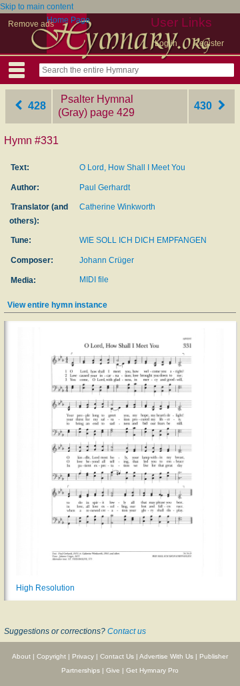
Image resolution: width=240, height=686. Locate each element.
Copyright (51, 656)
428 (35, 105)
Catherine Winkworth (117, 207)
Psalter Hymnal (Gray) (95, 106)
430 (204, 105)
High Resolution (45, 588)
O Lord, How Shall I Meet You (132, 167)
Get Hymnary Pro (152, 670)
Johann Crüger (106, 260)
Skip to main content (36, 6)
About (21, 656)
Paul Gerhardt (104, 187)
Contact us (126, 631)
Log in (166, 43)
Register (208, 43)
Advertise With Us (166, 656)
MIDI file (94, 279)
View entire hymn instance (57, 305)
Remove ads (31, 24)
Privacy (83, 656)
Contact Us (117, 656)
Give (113, 670)
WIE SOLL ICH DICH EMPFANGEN (143, 240)
